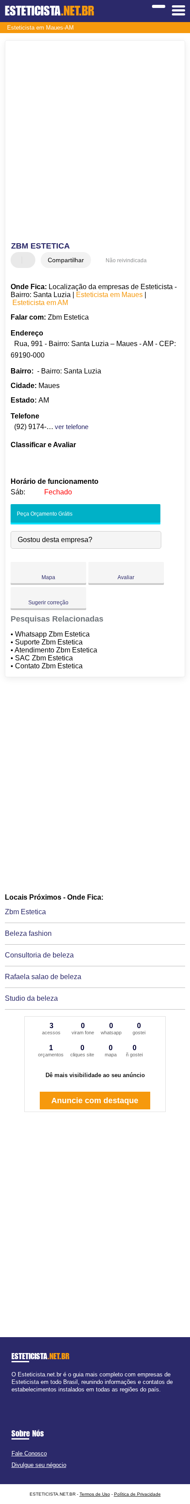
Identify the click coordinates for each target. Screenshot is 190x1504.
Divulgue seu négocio (38, 1465)
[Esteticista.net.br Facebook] (13, 1397)
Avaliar (126, 577)
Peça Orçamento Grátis (43, 514)
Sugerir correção (48, 602)
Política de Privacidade (137, 1494)
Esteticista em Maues (109, 294)
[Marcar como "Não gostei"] (29, 260)
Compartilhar (66, 260)
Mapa (48, 577)
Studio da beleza (31, 998)
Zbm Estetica (25, 912)
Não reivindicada (126, 260)
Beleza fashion (28, 933)
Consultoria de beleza (39, 955)
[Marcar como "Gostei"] (18, 260)
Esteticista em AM (40, 302)
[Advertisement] (95, 142)
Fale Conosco (29, 1453)
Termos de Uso (95, 1494)
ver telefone (71, 426)
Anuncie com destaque (94, 1100)
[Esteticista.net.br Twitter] (17, 1397)
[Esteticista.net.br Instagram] (21, 1397)
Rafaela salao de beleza (43, 976)
